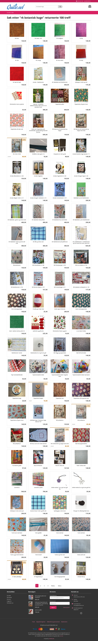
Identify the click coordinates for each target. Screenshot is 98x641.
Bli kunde (9, 597)
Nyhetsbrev (64, 621)
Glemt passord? (66, 607)
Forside (8, 12)
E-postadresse (53, 595)
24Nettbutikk (51, 638)
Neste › (53, 585)
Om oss (9, 599)
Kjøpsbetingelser (40, 621)
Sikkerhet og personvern (53, 621)
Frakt (33, 621)
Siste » (59, 585)
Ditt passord (52, 601)
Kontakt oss (10, 603)
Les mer (61, 636)
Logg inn (9, 601)
